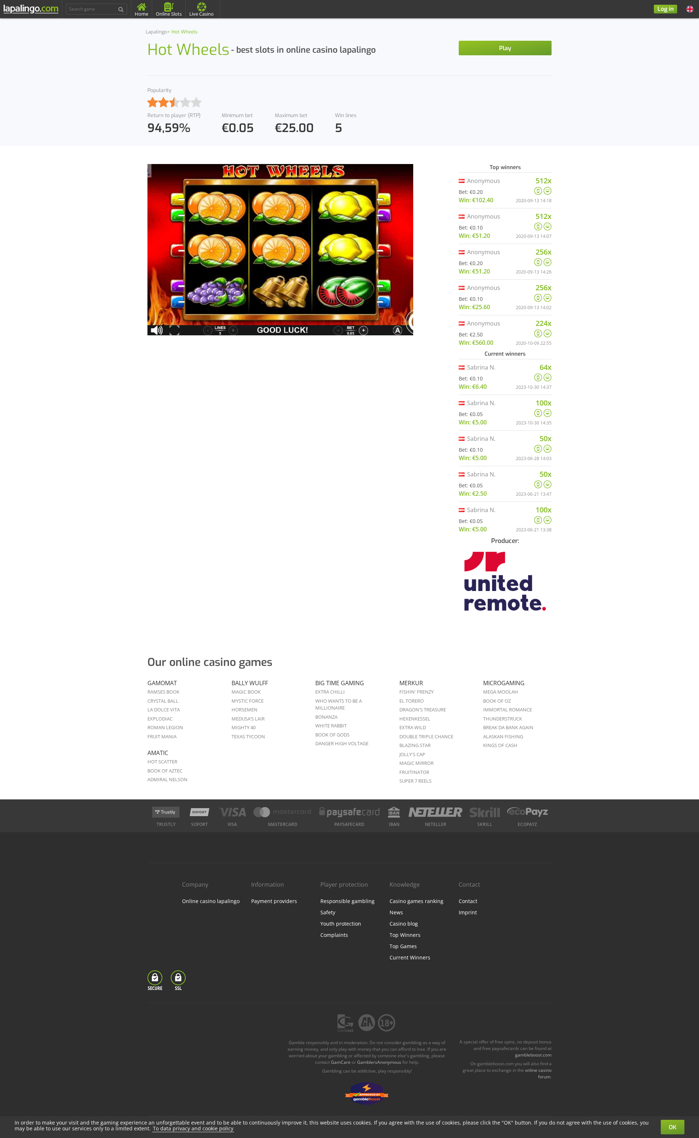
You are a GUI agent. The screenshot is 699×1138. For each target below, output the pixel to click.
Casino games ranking (416, 901)
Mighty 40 (244, 727)
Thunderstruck (502, 718)
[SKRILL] (484, 812)
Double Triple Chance (426, 736)
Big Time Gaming (339, 683)
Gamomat (162, 683)
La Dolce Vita (163, 709)
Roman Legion (165, 727)
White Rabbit (331, 725)
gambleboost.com (533, 1055)
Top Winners (405, 934)
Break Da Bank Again (508, 727)
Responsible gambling (347, 901)
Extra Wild (412, 727)
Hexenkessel (414, 718)
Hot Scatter (162, 761)
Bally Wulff (250, 683)
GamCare (341, 1062)
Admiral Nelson (167, 779)
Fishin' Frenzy (416, 691)
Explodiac (160, 718)
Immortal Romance (507, 709)
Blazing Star (415, 745)
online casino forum (538, 1073)
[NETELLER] (435, 812)
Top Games (403, 946)
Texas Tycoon (248, 736)
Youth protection (340, 923)
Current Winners (410, 957)
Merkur (411, 683)
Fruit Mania (162, 736)
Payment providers (274, 901)
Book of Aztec (164, 770)
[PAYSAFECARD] (349, 812)
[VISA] (232, 812)
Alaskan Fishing (503, 736)
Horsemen (244, 709)
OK (672, 1127)
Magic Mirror (416, 763)
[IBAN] (394, 812)
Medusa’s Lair (248, 718)
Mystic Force (248, 701)
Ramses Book (163, 691)
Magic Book (246, 691)
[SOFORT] (199, 812)
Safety (327, 912)
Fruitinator (414, 772)
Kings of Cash (500, 745)
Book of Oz (497, 701)
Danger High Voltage (341, 743)
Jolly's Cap (412, 754)
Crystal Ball (162, 701)
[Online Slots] (505, 586)
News (396, 912)
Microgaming (504, 683)
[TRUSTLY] (166, 812)
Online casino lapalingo (211, 901)
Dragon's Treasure (422, 709)
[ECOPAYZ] (527, 812)
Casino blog (404, 923)
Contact (468, 901)
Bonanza (326, 717)
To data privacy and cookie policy (193, 1128)
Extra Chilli (330, 691)
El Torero (411, 701)
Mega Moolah (500, 691)
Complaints (334, 934)
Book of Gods (332, 734)
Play (505, 48)
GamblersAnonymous (379, 1062)
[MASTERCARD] (282, 812)
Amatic (157, 753)
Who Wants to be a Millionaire (338, 704)
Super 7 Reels (415, 781)
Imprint (468, 912)
